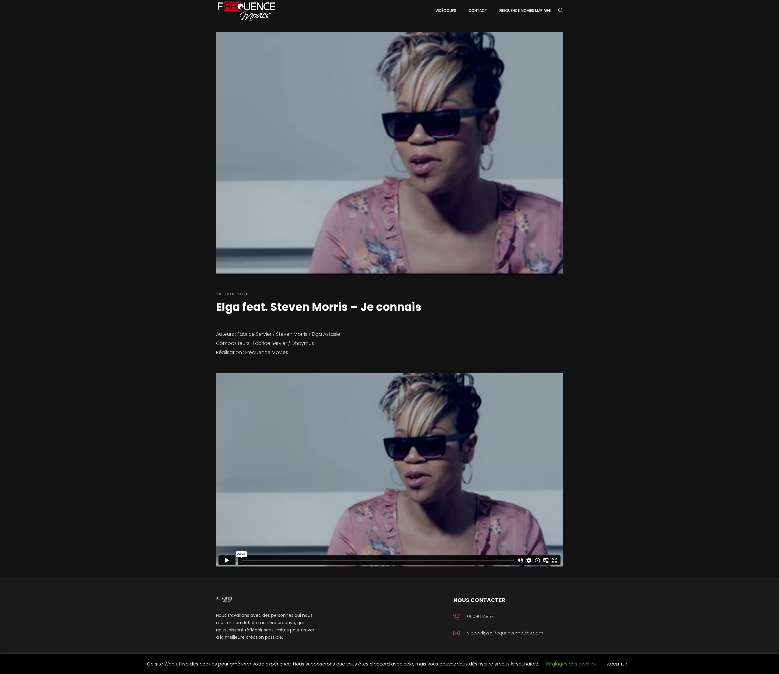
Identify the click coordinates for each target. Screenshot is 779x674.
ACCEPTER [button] (617, 664)
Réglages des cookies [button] (571, 664)
